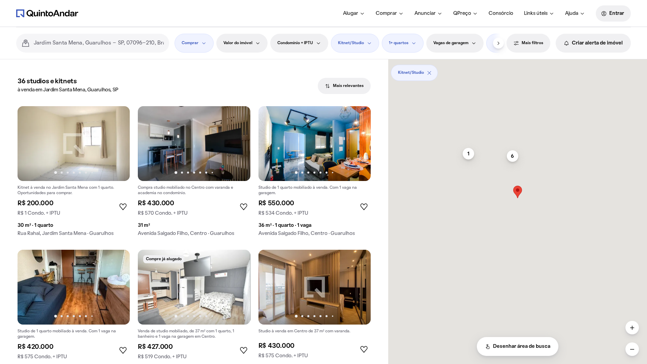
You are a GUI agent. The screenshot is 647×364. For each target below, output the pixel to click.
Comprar (386, 13)
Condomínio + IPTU (295, 43)
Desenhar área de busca (521, 346)
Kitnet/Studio (351, 43)
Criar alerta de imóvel (597, 43)
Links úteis (536, 13)
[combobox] (99, 43)
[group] (74, 174)
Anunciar (425, 13)
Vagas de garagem (450, 43)
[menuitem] (354, 13)
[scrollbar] (517, 70)
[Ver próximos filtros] (498, 43)
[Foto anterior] (29, 143)
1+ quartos (398, 43)
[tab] (344, 86)
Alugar (350, 13)
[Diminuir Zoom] (632, 349)
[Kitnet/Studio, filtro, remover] (429, 73)
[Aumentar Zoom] (632, 327)
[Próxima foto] (117, 143)
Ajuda (571, 13)
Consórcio (501, 13)
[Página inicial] (47, 13)
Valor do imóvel (237, 43)
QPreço (462, 13)
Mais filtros (532, 43)
